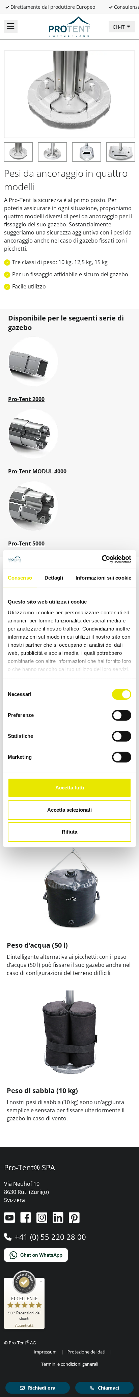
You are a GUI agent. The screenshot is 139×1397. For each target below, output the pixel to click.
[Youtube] (10, 1220)
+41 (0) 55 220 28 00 (50, 1237)
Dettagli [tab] (54, 578)
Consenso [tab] (20, 578)
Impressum (45, 1352)
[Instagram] (42, 1220)
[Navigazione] (11, 26)
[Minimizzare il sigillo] (41, 1281)
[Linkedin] (59, 1220)
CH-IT (119, 27)
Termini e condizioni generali (69, 1364)
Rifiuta (69, 832)
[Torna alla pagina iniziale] (69, 26)
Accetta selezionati (69, 810)
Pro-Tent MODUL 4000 (37, 471)
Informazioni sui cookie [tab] (103, 578)
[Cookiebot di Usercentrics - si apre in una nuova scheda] (101, 559)
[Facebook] (26, 1220)
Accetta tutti (69, 787)
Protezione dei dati (86, 1352)
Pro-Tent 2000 (26, 399)
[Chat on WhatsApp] (69, 1255)
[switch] (121, 715)
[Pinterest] (74, 1220)
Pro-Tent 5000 (26, 543)
